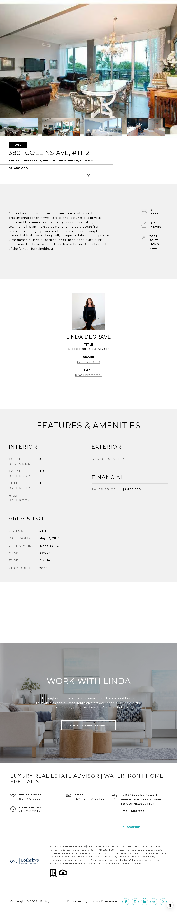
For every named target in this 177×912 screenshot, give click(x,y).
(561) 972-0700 (88, 362)
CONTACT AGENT (88, 386)
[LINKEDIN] (144, 901)
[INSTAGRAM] (135, 901)
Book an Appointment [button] (88, 725)
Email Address (132, 811)
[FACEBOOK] (125, 901)
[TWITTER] (163, 901)
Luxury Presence (103, 901)
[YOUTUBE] (153, 901)
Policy (45, 901)
